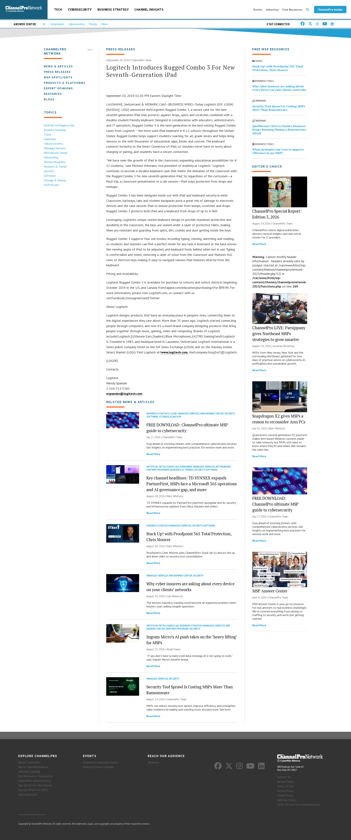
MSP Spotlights (58, 77)
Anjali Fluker (174, 649)
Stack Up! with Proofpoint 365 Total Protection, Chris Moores (277, 68)
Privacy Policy (285, 791)
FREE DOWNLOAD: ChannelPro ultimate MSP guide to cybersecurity (275, 504)
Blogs (49, 99)
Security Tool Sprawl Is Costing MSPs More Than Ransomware (278, 108)
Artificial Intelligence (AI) (59, 125)
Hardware (50, 139)
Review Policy (285, 781)
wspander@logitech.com (124, 394)
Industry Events (53, 143)
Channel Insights (148, 9)
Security (49, 171)
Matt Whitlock (175, 496)
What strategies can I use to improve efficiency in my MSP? (278, 151)
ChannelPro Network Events (100, 762)
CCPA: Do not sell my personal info (298, 804)
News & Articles (58, 66)
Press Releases (57, 72)
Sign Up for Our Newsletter (35, 785)
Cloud (47, 134)
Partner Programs (54, 162)
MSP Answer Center (56, 153)
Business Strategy (113, 9)
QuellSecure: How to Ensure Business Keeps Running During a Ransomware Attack (279, 129)
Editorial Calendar (29, 771)
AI (44, 24)
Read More (153, 454)
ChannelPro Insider (330, 9)
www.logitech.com (174, 352)
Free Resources (292, 9)
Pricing (93, 24)
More (104, 24)
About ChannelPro (29, 762)
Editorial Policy (286, 800)
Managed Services (55, 148)
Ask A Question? (28, 794)
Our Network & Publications (35, 776)
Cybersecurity (80, 9)
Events (257, 9)
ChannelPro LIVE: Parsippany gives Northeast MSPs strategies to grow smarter (278, 333)
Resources (53, 94)
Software (50, 175)
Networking (51, 157)
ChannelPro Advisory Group (34, 780)
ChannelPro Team (141, 60)
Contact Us (284, 777)
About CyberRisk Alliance (33, 767)
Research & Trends (55, 166)
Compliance (57, 24)
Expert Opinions (58, 88)
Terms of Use (285, 786)
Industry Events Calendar (98, 767)
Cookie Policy (285, 795)
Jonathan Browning (283, 346)
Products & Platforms (64, 83)
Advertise (272, 9)
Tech (58, 9)
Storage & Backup (55, 180)
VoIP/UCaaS (51, 185)
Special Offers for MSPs (33, 790)
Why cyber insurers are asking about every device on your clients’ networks (279, 88)
